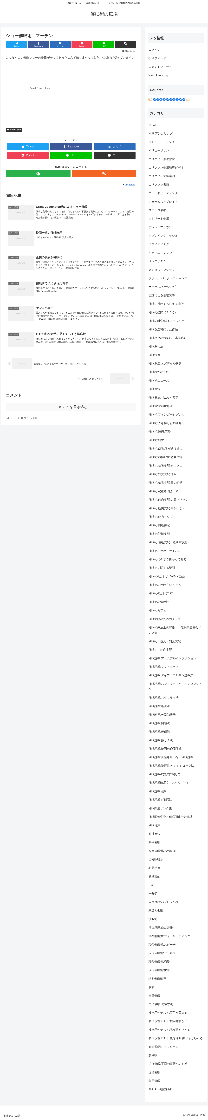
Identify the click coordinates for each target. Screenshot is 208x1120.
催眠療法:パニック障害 (164, 397)
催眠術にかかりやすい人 (165, 551)
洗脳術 (153, 919)
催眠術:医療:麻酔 (160, 431)
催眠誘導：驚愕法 (160, 799)
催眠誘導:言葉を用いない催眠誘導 (171, 757)
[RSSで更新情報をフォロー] (104, 173)
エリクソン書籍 (159, 184)
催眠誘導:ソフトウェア (164, 666)
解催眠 (153, 1055)
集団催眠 (154, 1080)
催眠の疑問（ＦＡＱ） (163, 312)
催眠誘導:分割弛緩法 (162, 714)
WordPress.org (158, 75)
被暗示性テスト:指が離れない (168, 1021)
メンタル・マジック (162, 269)
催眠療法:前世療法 (161, 406)
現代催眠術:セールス (162, 953)
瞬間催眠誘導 (157, 978)
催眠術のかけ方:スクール (165, 584)
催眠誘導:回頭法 (159, 723)
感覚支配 (154, 876)
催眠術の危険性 (159, 602)
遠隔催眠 (154, 1072)
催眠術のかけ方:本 (161, 593)
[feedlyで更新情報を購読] (38, 173)
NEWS (153, 125)
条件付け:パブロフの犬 (164, 902)
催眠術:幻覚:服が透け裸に (165, 448)
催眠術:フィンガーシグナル (166, 414)
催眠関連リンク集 (160, 808)
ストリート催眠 (159, 218)
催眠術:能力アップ (161, 516)
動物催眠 (154, 842)
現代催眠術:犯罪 (159, 970)
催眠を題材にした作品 (163, 329)
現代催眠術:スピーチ (162, 944)
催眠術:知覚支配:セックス (165, 465)
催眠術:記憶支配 (159, 533)
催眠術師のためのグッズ (165, 619)
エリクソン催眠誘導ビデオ (166, 167)
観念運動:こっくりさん (164, 1046)
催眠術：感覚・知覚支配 (165, 641)
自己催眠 (154, 995)
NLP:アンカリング (161, 133)
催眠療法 (154, 389)
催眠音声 (154, 825)
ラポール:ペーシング (162, 286)
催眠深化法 (156, 346)
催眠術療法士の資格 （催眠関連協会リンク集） (175, 630)
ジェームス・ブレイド (163, 201)
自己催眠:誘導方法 (161, 1004)
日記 (151, 885)
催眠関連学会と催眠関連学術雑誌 (170, 816)
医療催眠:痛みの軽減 (162, 851)
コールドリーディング (163, 193)
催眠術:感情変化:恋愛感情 (165, 457)
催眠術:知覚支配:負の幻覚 (165, 482)
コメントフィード (160, 66)
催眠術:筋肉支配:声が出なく (167, 508)
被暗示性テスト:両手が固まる (168, 1012)
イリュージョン (159, 150)
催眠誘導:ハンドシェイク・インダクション (175, 686)
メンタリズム (157, 261)
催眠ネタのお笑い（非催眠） (168, 338)
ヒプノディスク (159, 244)
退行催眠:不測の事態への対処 (168, 1063)
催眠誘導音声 (157, 791)
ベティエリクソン (160, 252)
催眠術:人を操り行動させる (166, 423)
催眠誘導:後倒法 (159, 731)
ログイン (154, 49)
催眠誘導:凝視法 (159, 706)
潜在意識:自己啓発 (161, 927)
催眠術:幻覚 (156, 440)
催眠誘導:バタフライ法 (164, 697)
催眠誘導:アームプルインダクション (172, 658)
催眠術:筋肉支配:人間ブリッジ (168, 499)
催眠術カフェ (157, 610)
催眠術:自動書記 (159, 525)
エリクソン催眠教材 (162, 159)
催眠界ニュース (159, 380)
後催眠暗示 (156, 859)
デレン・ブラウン (160, 227)
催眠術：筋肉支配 (160, 649)
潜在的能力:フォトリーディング (169, 936)
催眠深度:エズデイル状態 (165, 363)
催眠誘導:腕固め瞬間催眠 (165, 748)
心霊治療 (154, 868)
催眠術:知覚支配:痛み (162, 474)
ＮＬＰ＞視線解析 (160, 1089)
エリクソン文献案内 (162, 176)
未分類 (153, 893)
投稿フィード (157, 58)
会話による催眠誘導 (162, 295)
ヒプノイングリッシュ (163, 235)
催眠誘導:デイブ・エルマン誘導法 (171, 675)
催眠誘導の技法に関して (165, 774)
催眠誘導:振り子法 (161, 740)
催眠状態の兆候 (159, 372)
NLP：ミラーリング (162, 142)
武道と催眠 (156, 910)
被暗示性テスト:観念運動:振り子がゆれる (176, 1038)
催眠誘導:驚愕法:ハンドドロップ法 (171, 765)
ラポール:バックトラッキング (168, 278)
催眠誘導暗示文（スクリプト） (169, 782)
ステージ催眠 (15, 129)
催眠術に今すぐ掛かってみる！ (169, 559)
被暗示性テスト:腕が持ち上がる (169, 1029)
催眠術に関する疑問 (162, 567)
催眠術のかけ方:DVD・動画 (167, 576)
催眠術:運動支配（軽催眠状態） (169, 542)
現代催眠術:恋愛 (159, 961)
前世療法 (154, 834)
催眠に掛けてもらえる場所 (166, 303)
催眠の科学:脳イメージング (166, 321)
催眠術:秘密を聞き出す (164, 491)
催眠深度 (154, 355)
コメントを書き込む (71, 407)
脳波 (151, 987)
